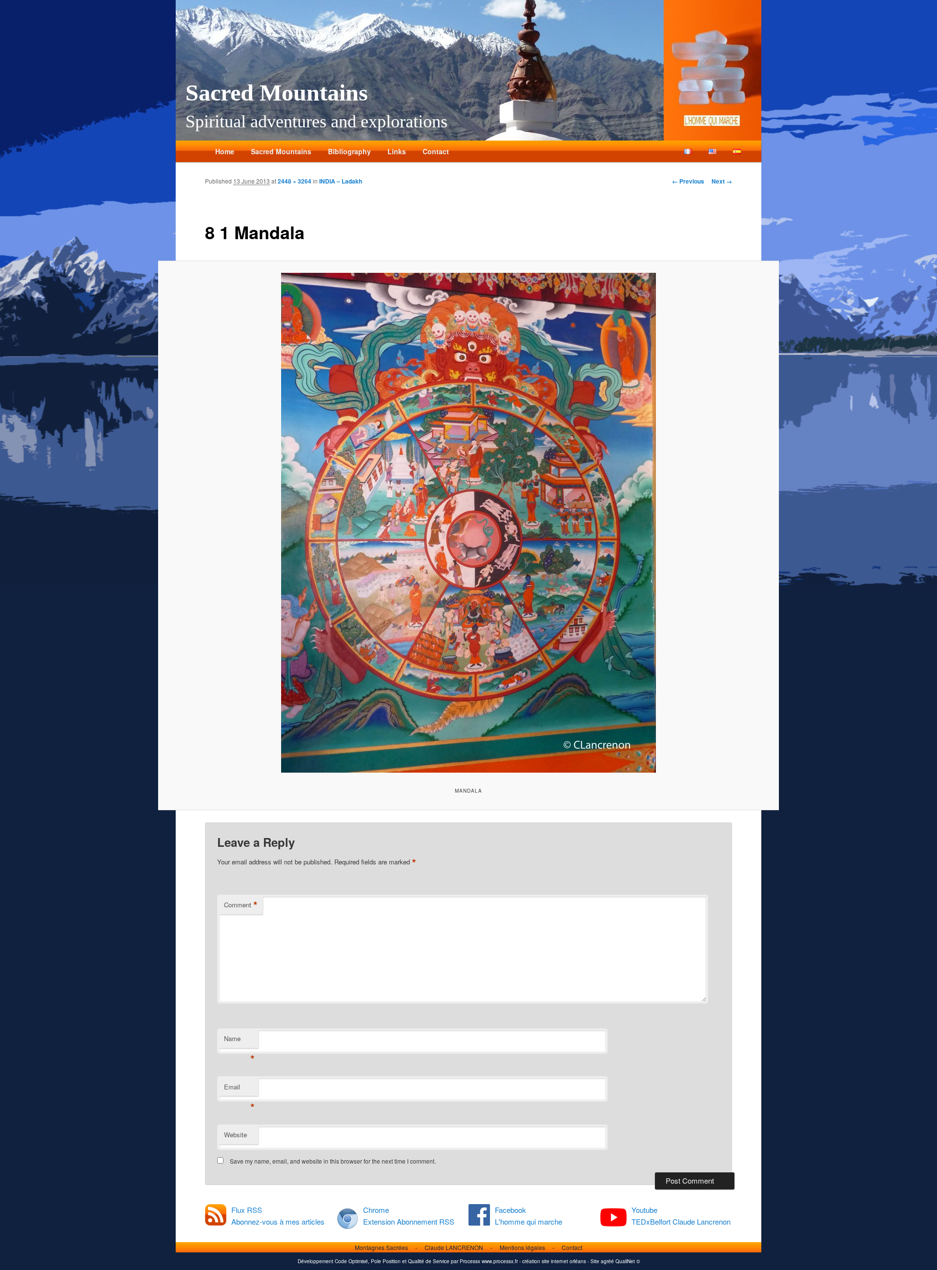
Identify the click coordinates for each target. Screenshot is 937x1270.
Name (239, 1041)
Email (239, 1089)
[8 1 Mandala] (468, 523)
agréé (607, 1261)
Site (595, 1261)
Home (224, 151)
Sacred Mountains (276, 92)
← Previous (688, 181)
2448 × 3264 (294, 181)
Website (235, 1134)
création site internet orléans (554, 1261)
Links (396, 151)
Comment (241, 905)
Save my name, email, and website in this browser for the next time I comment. (333, 1161)
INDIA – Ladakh (340, 181)
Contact (436, 151)
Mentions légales (522, 1247)
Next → (722, 181)
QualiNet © (627, 1261)
